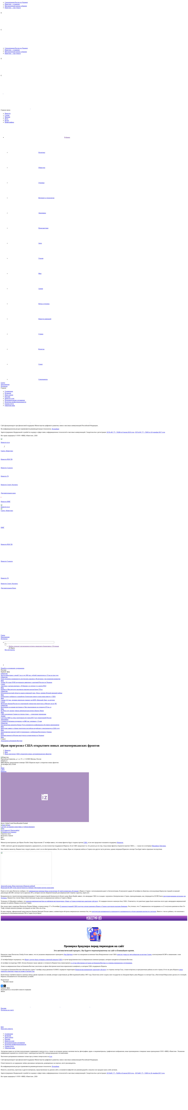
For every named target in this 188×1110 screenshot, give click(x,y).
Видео (7, 120)
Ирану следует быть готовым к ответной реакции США (43, 959)
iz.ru (50, 1056)
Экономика (42, 213)
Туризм (40, 258)
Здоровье (41, 183)
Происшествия (43, 228)
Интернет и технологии (46, 198)
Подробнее (55, 429)
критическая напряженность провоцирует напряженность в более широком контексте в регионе (124, 911)
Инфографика (9, 122)
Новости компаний (44, 319)
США (3, 769)
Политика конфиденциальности (15, 402)
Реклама (7, 397)
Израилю (120, 842)
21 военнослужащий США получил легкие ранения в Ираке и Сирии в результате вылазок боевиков (93, 906)
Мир (39, 273)
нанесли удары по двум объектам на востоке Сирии (134, 954)
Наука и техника (43, 304)
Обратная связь (10, 405)
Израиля (78, 969)
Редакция (8, 393)
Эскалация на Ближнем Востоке (11, 741)
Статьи (7, 115)
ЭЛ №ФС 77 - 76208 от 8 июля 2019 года (120, 1073)
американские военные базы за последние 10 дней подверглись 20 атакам (53, 891)
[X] (5, 986)
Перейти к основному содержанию (12, 668)
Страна (40, 334)
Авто (40, 243)
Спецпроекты (43, 379)
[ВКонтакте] (2, 986)
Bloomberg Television (159, 846)
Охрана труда (9, 404)
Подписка (4, 386)
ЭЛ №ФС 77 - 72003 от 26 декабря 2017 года (150, 1073)
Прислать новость (7, 1029)
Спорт (40, 364)
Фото (6, 119)
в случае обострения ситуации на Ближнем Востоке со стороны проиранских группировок (101, 963)
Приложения (5, 384)
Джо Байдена (68, 954)
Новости (7, 113)
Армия (40, 288)
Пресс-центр (9, 395)
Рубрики (67, 137)
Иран (2, 768)
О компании (9, 391)
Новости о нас (9, 398)
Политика (41, 152)
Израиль (3, 771)
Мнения (7, 117)
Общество (41, 167)
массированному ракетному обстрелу (93, 969)
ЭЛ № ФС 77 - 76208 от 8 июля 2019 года (120, 432)
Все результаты (10, 650)
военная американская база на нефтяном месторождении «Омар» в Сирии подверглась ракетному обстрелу (62, 901)
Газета (3, 383)
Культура (41, 349)
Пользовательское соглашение (15, 400)
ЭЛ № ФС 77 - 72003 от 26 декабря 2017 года (150, 432)
